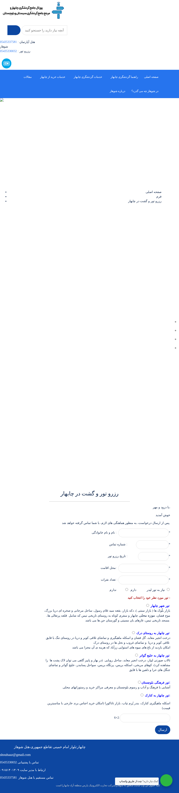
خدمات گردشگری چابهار (88, 76)
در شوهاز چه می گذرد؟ (144, 91)
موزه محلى (147, 615)
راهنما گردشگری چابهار (124, 76)
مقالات (28, 76)
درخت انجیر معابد (159, 638)
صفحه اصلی (151, 76)
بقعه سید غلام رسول (107, 610)
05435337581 (8, 42)
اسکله (127, 665)
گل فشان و (138, 638)
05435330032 (9, 51)
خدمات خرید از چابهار (52, 76)
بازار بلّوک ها (161, 610)
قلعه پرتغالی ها (57, 615)
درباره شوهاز (117, 91)
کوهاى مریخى (143, 665)
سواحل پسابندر (86, 665)
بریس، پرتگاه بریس (110, 665)
